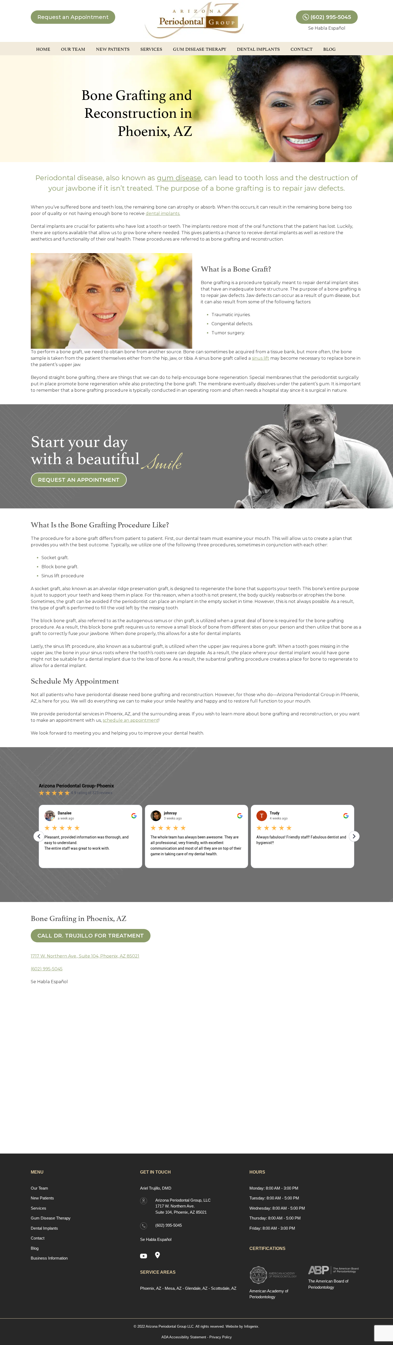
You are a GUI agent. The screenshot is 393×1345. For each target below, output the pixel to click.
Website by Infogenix (242, 1326)
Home (43, 48)
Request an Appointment (73, 17)
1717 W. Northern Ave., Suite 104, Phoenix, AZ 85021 (85, 956)
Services (151, 48)
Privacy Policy (220, 1337)
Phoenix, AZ (150, 1288)
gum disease (179, 178)
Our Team (73, 48)
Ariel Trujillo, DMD (155, 1188)
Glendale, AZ (196, 1288)
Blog (329, 48)
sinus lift (260, 358)
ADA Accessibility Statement (183, 1337)
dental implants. (163, 213)
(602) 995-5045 (330, 17)
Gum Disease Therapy (199, 48)
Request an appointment (79, 480)
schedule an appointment (131, 720)
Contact (302, 48)
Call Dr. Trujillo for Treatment (90, 935)
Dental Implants (258, 48)
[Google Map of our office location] (159, 1255)
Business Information (49, 1258)
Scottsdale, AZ (223, 1288)
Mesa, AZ (173, 1288)
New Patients (113, 48)
